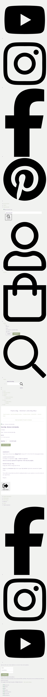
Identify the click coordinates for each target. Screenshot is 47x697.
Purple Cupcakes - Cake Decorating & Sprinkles (12, 414)
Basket (9, 333)
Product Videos (8, 401)
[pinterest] (24, 201)
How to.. (4, 400)
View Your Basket (18, 419)
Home (4, 391)
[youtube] (24, 38)
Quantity (3, 441)
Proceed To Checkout (27, 419)
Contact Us (5, 394)
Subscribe (5, 674)
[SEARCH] (21, 383)
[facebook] (24, 156)
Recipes (7, 403)
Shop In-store (8, 398)
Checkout (16, 333)
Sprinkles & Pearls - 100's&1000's (29, 414)
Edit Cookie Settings (28, 682)
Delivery (4, 395)
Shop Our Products (6, 392)
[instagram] (24, 87)
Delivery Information (9, 397)
